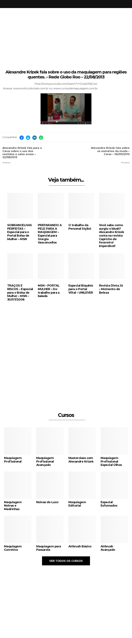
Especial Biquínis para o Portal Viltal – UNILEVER (80, 288)
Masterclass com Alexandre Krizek (81, 459)
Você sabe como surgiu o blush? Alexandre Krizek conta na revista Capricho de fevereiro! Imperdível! (111, 235)
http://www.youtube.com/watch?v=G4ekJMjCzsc (66, 83)
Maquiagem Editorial (77, 504)
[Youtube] (102, 620)
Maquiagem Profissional (13, 459)
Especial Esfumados (109, 504)
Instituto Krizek (62, 633)
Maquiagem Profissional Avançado (45, 461)
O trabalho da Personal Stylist (79, 226)
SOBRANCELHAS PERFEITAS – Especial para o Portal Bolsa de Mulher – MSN (19, 232)
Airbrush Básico (79, 546)
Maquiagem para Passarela (48, 548)
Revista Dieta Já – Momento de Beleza (111, 288)
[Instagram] (90, 620)
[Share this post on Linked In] (34, 137)
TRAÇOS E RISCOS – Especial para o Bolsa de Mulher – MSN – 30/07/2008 (20, 292)
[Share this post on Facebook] (21, 137)
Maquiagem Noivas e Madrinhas (13, 505)
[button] (92, 380)
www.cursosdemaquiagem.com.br (75, 88)
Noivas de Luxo (47, 502)
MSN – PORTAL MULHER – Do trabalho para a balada (49, 290)
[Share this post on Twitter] (28, 137)
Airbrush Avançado (108, 548)
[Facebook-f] (96, 620)
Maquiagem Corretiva (13, 548)
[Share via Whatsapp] (41, 137)
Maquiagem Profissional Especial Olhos (111, 461)
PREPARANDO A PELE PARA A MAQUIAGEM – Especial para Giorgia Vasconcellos (50, 233)
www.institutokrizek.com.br (31, 88)
